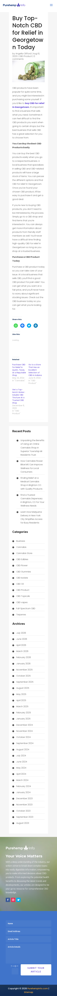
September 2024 (24, 743)
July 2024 (21, 755)
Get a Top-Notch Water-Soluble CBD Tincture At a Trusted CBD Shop (18, 396)
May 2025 (21, 694)
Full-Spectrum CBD (25, 608)
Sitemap (28, 992)
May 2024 (21, 767)
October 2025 (23, 675)
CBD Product (25, 56)
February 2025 (23, 712)
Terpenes (21, 614)
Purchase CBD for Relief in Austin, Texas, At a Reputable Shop (19, 370)
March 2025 (22, 706)
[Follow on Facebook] (8, 900)
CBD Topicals (23, 596)
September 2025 (24, 681)
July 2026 (21, 632)
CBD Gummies (23, 571)
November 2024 (24, 731)
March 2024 (22, 780)
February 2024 (23, 786)
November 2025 (24, 669)
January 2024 (23, 792)
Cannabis (21, 547)
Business (20, 541)
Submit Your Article (35, 970)
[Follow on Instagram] (13, 900)
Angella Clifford (23, 53)
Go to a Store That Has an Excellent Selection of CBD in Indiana (35, 370)
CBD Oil (20, 583)
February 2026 (23, 657)
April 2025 (21, 700)
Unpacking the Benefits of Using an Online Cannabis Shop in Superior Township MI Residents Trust (32, 447)
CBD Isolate (22, 577)
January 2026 (23, 663)
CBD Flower (22, 565)
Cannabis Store (24, 553)
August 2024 (22, 749)
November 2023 (24, 804)
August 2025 (22, 688)
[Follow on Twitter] (18, 900)
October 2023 (23, 810)
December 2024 (24, 724)
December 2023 (24, 798)
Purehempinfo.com (37, 988)
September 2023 (24, 816)
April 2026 (21, 645)
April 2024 (21, 773)
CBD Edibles (22, 559)
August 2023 (22, 823)
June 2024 (21, 761)
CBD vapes (22, 602)
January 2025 (23, 718)
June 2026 (21, 639)
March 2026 (22, 651)
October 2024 (23, 737)
